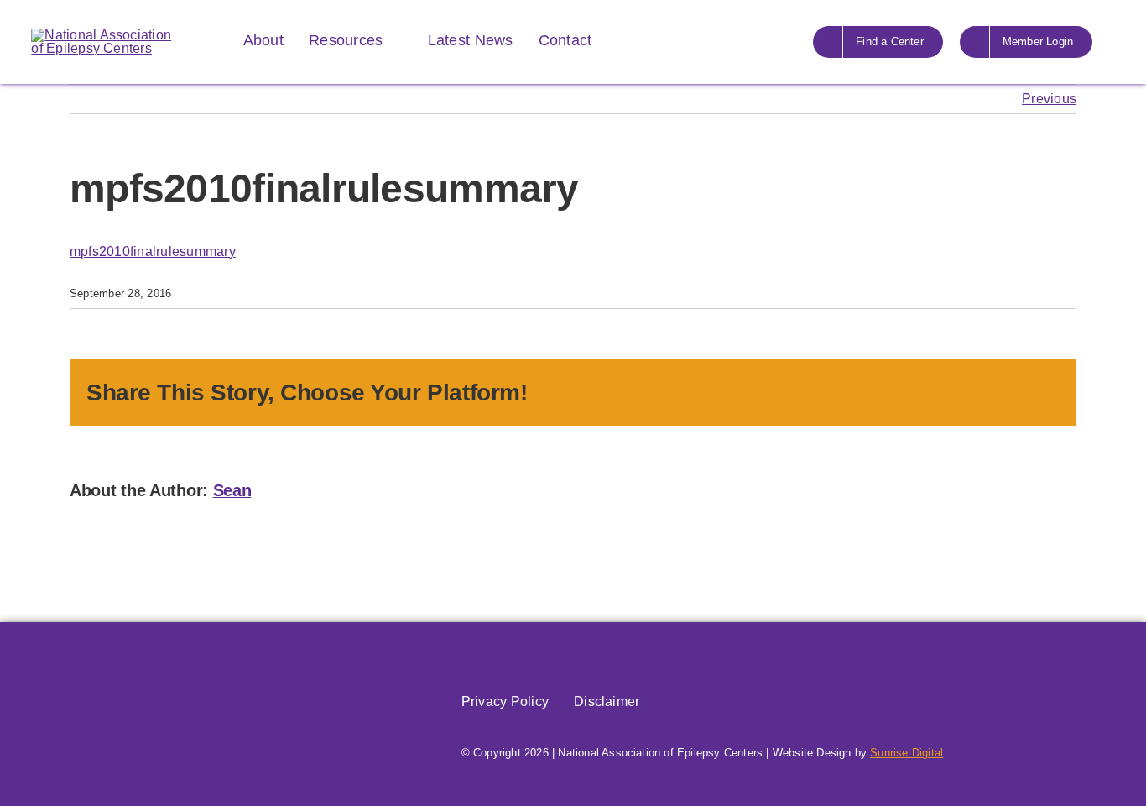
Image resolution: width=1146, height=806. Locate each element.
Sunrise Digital (906, 752)
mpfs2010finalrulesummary (153, 251)
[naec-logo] (102, 35)
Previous (1049, 99)
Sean (232, 490)
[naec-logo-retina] (174, 679)
